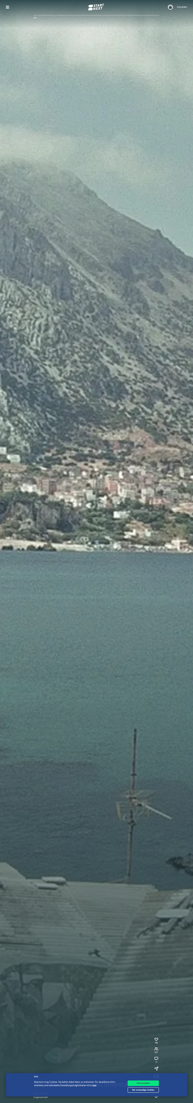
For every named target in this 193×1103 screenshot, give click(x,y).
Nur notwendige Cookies (143, 1090)
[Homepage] (96, 7)
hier (95, 1085)
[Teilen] (156, 1069)
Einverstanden (143, 1083)
